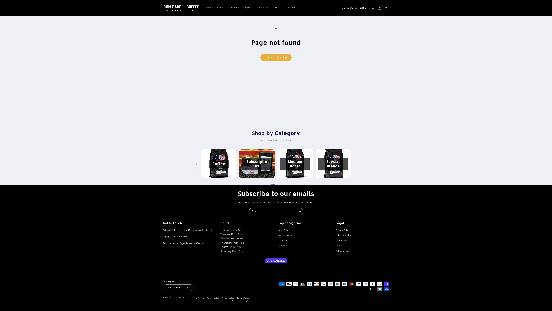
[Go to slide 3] (280, 184)
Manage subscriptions (242, 301)
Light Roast (284, 230)
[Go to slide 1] (273, 184)
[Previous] (196, 163)
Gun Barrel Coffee (178, 298)
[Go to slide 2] (277, 184)
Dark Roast (284, 240)
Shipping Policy (343, 235)
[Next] (355, 163)
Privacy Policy (343, 230)
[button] (220, 8)
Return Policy (342, 240)
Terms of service (244, 298)
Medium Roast (285, 235)
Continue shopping (276, 57)
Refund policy (228, 298)
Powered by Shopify (195, 298)
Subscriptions (343, 251)
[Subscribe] (299, 211)
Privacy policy (213, 298)
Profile (339, 246)
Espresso (282, 246)
